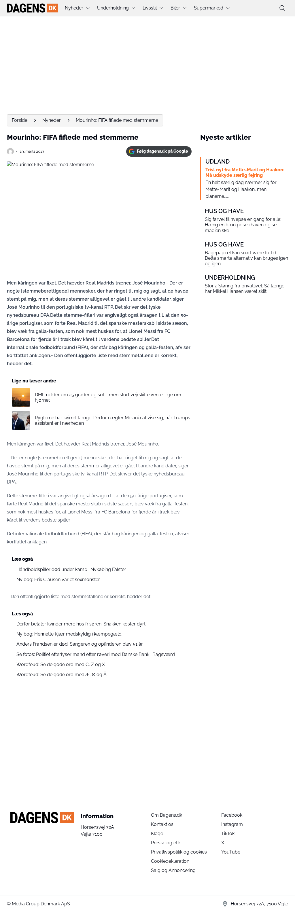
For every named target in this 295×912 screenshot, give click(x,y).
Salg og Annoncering (173, 870)
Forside (19, 120)
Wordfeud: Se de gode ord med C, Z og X (60, 664)
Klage (157, 833)
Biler (175, 8)
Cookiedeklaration (170, 861)
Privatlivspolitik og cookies (179, 852)
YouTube (230, 852)
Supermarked (208, 8)
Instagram (232, 824)
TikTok (228, 833)
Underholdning (113, 8)
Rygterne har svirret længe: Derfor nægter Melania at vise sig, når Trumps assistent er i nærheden (112, 420)
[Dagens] (32, 8)
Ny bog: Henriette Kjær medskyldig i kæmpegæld (69, 634)
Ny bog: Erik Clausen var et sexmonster (58, 579)
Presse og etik (166, 842)
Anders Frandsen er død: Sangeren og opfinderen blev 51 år (79, 644)
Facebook (231, 815)
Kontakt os (162, 824)
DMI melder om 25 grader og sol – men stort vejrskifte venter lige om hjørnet (108, 397)
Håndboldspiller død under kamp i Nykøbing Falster (71, 569)
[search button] (282, 8)
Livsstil (150, 8)
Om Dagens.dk (166, 815)
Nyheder (74, 8)
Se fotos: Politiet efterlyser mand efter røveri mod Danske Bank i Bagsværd (95, 654)
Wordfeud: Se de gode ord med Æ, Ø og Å (61, 674)
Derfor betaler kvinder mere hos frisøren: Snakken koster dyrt (80, 624)
